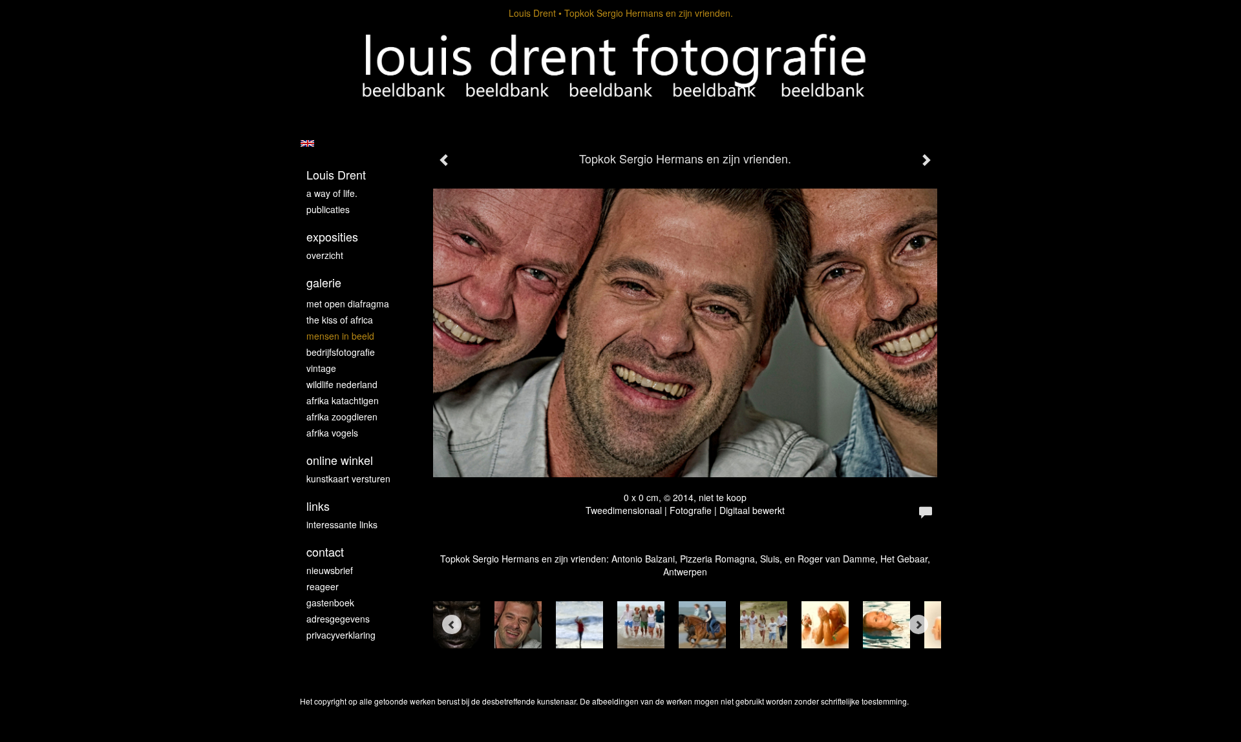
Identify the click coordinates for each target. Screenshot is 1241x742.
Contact (325, 552)
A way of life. (331, 193)
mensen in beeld (340, 335)
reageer (322, 586)
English (307, 143)
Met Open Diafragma (347, 303)
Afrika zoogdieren (341, 416)
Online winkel (339, 460)
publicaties (328, 209)
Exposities (332, 237)
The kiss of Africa (339, 319)
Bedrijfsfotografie (340, 351)
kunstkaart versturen (348, 478)
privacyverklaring (341, 634)
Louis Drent (532, 12)
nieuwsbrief (329, 570)
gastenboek (330, 602)
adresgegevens (338, 618)
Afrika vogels (332, 432)
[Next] (918, 624)
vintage (321, 368)
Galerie (323, 282)
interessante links (341, 524)
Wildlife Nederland (341, 384)
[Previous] (451, 624)
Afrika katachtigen (342, 400)
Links (318, 506)
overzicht (324, 255)
